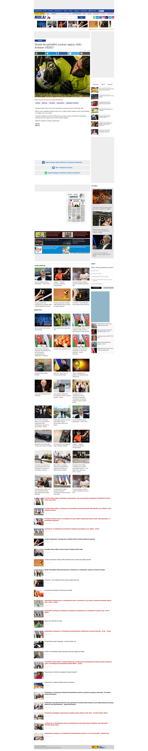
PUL (70, 13)
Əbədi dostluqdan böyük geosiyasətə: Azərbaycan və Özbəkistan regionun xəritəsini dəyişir (74, 570)
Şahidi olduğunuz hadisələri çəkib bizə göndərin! (64, 173)
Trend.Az (89, 13)
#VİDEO (37, 103)
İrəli (113, 24)
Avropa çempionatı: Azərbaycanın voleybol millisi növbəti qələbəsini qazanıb (69, 539)
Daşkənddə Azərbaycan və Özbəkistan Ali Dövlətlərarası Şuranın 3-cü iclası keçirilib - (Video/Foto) (76, 733)
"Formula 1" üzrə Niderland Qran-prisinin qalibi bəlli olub (61, 580)
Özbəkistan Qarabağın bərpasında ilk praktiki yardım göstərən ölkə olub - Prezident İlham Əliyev (76, 713)
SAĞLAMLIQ (84, 10)
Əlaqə (37, 13)
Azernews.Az (96, 13)
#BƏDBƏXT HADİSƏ (72, 103)
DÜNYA (70, 10)
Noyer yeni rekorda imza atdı (53, 621)
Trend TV (54, 13)
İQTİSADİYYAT (58, 10)
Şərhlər (110, 84)
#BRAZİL (44, 103)
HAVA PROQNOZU (77, 13)
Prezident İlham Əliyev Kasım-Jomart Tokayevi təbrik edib (63, 549)
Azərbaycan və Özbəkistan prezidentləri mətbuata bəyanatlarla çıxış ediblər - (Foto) (71, 529)
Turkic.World (110, 13)
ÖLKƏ (45, 10)
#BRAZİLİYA (60, 103)
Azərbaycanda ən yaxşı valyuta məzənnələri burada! (102, 29)
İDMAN (65, 10)
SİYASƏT (50, 10)
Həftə (103, 84)
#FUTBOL (52, 103)
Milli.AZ (40, 17)
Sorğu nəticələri (108, 287)
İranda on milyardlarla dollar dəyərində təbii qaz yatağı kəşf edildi (64, 651)
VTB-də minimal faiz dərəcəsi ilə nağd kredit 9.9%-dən (49, 99)
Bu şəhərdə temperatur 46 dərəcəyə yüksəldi (58, 590)
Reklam (42, 13)
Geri (35, 24)
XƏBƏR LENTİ (38, 10)
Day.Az (84, 13)
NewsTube (93, 10)
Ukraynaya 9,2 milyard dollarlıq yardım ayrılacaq (59, 682)
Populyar (95, 84)
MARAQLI (76, 10)
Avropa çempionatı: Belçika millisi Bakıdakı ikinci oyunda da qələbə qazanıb (67, 559)
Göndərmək (96, 287)
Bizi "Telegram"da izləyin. (64, 167)
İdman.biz (103, 13)
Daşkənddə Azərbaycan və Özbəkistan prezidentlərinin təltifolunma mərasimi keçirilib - (77, 631)
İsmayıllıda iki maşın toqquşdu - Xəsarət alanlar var (60, 641)
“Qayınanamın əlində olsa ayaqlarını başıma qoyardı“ (60, 672)
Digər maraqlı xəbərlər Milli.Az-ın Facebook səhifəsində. (63, 162)
